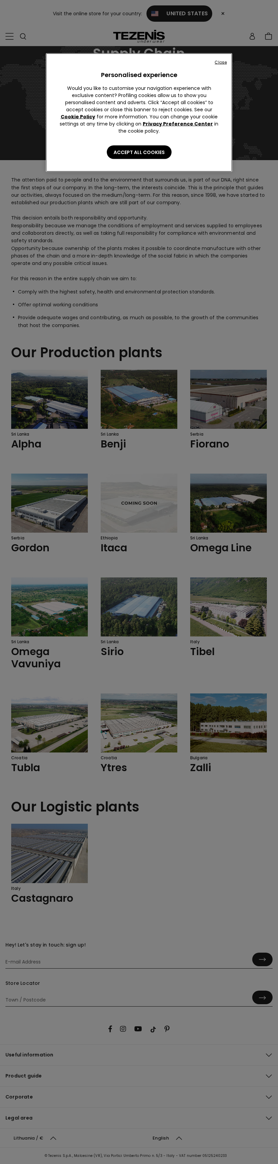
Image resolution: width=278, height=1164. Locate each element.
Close (221, 62)
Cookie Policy (78, 116)
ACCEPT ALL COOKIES (139, 152)
